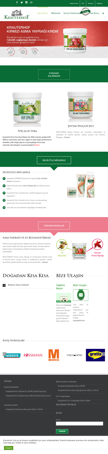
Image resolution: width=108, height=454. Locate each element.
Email (59, 420)
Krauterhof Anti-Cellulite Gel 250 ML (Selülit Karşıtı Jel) (26, 391)
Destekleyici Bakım (11, 405)
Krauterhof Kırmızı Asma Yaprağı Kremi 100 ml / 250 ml (78, 390)
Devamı (67, 137)
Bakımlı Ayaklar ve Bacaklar (66, 382)
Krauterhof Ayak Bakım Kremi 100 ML (71, 386)
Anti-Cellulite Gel (29, 186)
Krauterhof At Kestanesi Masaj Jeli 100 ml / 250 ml (24, 409)
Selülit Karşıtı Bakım (11, 387)
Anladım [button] (9, 448)
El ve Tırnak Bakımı (63, 396)
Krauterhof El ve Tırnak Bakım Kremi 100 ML (74, 401)
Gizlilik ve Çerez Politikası (26, 442)
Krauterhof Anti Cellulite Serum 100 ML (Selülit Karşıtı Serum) (28, 396)
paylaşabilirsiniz (79, 320)
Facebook (67, 305)
